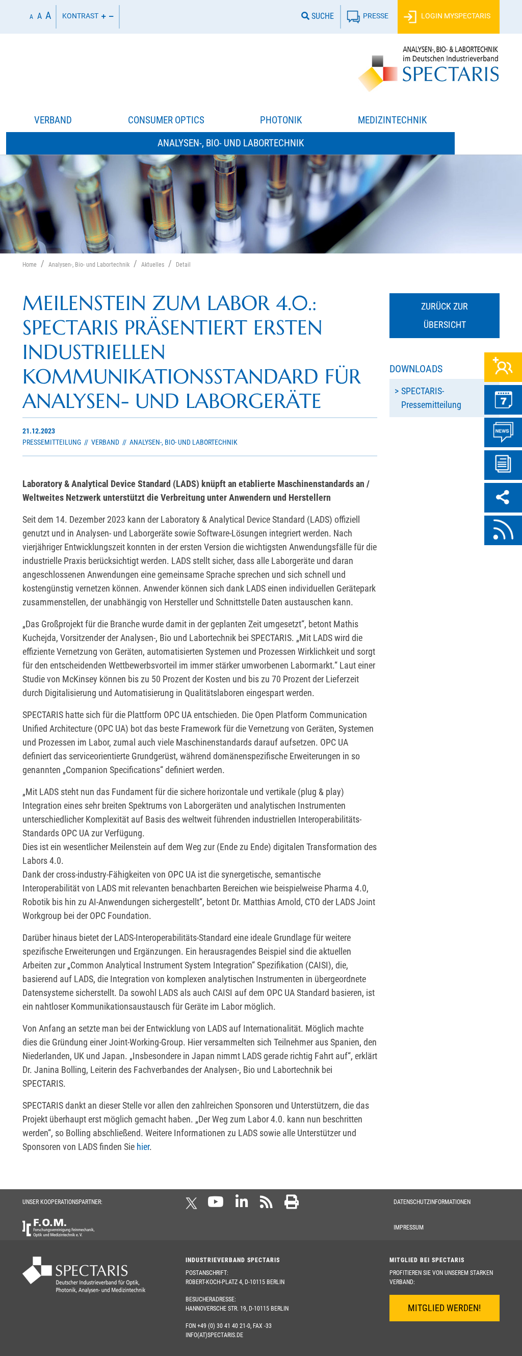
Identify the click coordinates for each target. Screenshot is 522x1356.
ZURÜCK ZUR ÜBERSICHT (444, 315)
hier (143, 1146)
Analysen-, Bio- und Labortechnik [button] (231, 143)
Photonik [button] (281, 120)
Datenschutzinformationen (432, 1202)
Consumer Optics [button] (166, 120)
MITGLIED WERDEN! (444, 1307)
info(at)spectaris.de (214, 1335)
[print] (291, 1205)
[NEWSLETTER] (503, 465)
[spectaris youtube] (215, 1205)
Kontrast (80, 16)
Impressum (409, 1227)
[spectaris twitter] (193, 1205)
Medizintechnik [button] (392, 120)
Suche (321, 16)
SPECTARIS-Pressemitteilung (431, 398)
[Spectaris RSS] (266, 1205)
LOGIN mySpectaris (455, 16)
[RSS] (503, 530)
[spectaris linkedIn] (241, 1205)
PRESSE (375, 16)
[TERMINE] (503, 400)
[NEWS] (503, 432)
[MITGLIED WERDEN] (503, 367)
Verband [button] (53, 120)
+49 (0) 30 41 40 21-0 (223, 1325)
